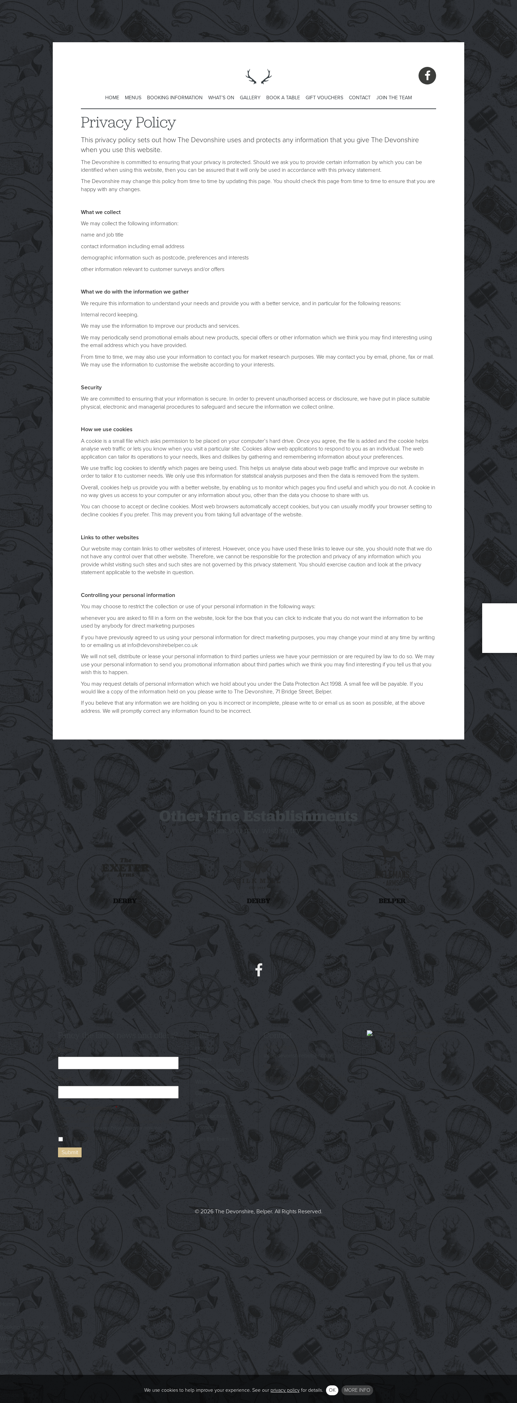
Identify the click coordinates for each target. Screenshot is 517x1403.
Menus (133, 98)
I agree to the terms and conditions (101, 1138)
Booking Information (175, 98)
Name (65, 1049)
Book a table (499, 628)
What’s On (221, 98)
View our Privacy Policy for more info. (127, 1128)
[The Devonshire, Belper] (258, 88)
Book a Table (283, 98)
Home (112, 98)
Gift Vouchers (324, 98)
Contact (360, 98)
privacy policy (285, 1390)
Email (65, 1078)
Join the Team (394, 98)
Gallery (250, 98)
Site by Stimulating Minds (258, 1243)
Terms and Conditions (87, 1108)
